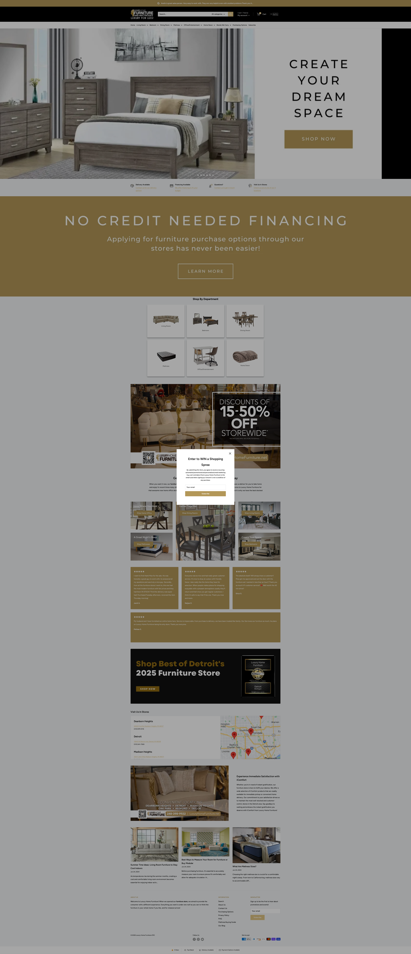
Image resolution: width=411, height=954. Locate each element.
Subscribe (205, 494)
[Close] (230, 453)
